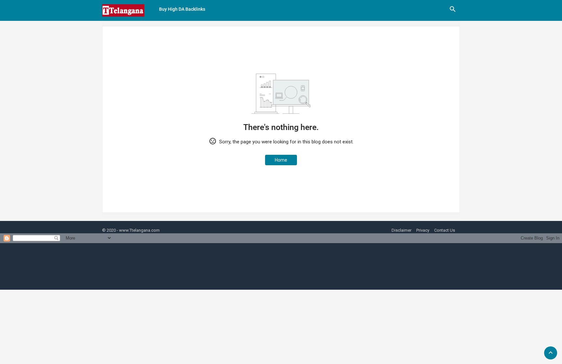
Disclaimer (401, 230)
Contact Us (444, 230)
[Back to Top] (550, 352)
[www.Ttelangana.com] (123, 10)
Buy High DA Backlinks (182, 9)
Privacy (422, 230)
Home (281, 160)
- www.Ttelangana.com (138, 230)
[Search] (453, 11)
